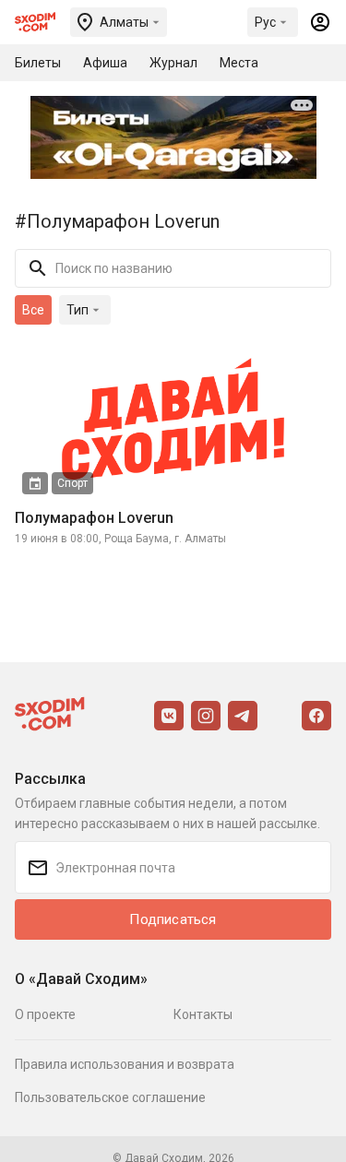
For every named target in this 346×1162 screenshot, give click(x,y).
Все (33, 309)
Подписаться (172, 919)
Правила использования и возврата (124, 1064)
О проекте (45, 1014)
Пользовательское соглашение (110, 1097)
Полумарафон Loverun (94, 518)
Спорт (72, 483)
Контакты (203, 1014)
